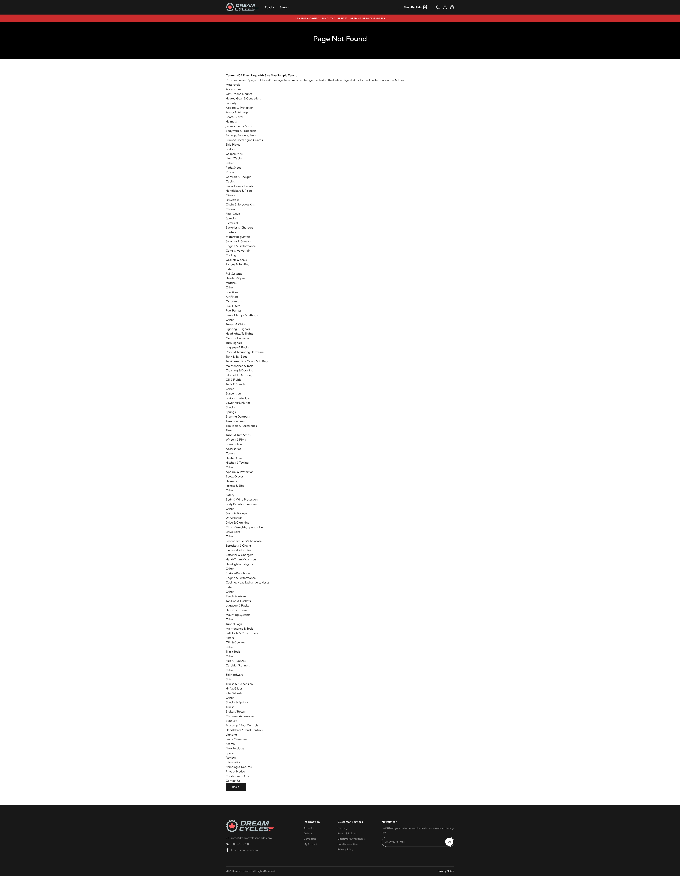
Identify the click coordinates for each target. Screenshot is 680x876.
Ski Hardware (234, 674)
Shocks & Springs (237, 702)
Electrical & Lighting (239, 550)
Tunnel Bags (234, 624)
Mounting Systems (238, 614)
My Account (310, 844)
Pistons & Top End (238, 264)
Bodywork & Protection (241, 130)
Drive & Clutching (238, 522)
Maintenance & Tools (239, 366)
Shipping (343, 828)
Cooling (231, 255)
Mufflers (231, 283)
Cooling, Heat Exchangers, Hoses (247, 582)
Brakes (230, 149)
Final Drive (233, 213)
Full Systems (234, 273)
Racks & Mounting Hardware (245, 352)
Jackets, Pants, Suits (239, 126)
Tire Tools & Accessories (241, 425)
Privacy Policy (345, 849)
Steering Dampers (238, 416)
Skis (228, 679)
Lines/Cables (234, 158)
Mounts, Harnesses (238, 338)
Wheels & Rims (236, 439)
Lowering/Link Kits (238, 402)
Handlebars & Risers (239, 190)
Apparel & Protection (240, 107)
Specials (231, 753)
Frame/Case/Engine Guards (244, 140)
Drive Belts (233, 531)
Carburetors (234, 301)
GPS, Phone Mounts (239, 94)
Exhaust (231, 269)
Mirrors (230, 195)
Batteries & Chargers (239, 227)
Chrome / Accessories (240, 716)
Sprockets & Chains (238, 545)
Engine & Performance (241, 246)
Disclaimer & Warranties (351, 838)
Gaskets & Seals (236, 260)
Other (230, 163)
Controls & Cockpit (238, 177)
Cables (230, 181)
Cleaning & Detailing (239, 370)
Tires (229, 430)
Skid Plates (233, 144)
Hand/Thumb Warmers (241, 559)
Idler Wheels (234, 693)
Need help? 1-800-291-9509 (367, 18)
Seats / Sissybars (236, 739)
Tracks (230, 707)
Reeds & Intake (236, 596)
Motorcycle (233, 84)
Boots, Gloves (234, 117)
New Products (235, 748)
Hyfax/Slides (234, 688)
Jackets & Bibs (235, 485)
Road (268, 7)
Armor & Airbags (237, 112)
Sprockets (232, 218)
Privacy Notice (235, 771)
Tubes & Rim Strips (238, 435)
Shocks (230, 407)
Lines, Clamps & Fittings (242, 315)
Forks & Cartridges (238, 398)
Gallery (308, 833)
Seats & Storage (236, 513)
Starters (231, 232)
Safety (230, 495)
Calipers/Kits (234, 153)
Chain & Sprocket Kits (240, 204)
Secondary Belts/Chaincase (244, 541)
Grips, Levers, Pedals (239, 186)
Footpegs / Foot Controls (242, 725)
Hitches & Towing (237, 462)
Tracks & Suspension (239, 684)
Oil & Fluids (233, 379)
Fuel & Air (232, 292)
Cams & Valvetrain (238, 250)
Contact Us (233, 780)
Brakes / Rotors (236, 711)
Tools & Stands (235, 384)
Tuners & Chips (236, 324)
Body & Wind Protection (242, 499)
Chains (230, 209)
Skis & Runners (236, 661)
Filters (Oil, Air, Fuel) (239, 375)
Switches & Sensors (238, 241)
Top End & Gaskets (238, 601)
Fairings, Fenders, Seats (241, 135)
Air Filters (232, 296)
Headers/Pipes (235, 278)
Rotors (230, 172)
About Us (309, 828)
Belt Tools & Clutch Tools (242, 633)
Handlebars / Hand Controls (244, 730)
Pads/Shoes (233, 167)
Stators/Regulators (238, 236)
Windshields (234, 518)
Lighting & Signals (238, 329)
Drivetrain (232, 200)
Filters (230, 637)
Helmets (231, 121)
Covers (230, 453)
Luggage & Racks (237, 347)
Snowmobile (234, 444)
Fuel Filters (233, 306)
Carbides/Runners (238, 665)
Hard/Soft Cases (236, 610)
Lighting (231, 734)
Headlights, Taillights (239, 333)
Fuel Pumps (233, 310)
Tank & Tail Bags (236, 356)
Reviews (231, 757)
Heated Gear (234, 458)
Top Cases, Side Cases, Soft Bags (247, 361)
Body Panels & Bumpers (241, 504)
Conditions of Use (237, 776)
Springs (231, 412)
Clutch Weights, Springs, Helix (246, 527)
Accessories (233, 89)
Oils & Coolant (235, 642)
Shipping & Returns (239, 767)
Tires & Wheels (235, 421)
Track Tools (233, 651)
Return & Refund (347, 833)
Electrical (232, 223)
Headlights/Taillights (239, 564)
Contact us (310, 838)
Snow (283, 7)
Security (231, 103)
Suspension (233, 393)
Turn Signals (234, 342)
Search (230, 744)
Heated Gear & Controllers (243, 98)
